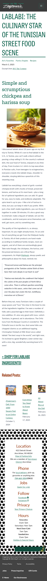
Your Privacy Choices (23, 509)
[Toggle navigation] (41, 6)
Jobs (4, 571)
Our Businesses (20, 578)
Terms (19, 564)
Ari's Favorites (8, 60)
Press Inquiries (17, 571)
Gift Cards (33, 571)
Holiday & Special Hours (23, 540)
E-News (5, 578)
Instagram (22, 500)
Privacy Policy (7, 564)
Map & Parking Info (23, 456)
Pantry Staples (22, 60)
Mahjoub (25, 255)
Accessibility (30, 564)
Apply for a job (23, 487)
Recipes (33, 60)
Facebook (22, 497)
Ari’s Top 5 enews (19, 68)
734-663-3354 (21, 478)
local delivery (21, 472)
